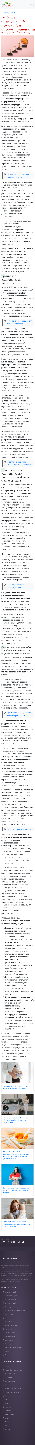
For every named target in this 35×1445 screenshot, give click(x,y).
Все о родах (9, 1314)
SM (6, 1425)
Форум (7, 1422)
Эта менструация (10, 1299)
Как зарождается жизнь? (13, 1347)
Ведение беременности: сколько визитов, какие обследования (16, 1087)
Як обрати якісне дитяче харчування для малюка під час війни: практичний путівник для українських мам (16, 1155)
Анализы (7, 1396)
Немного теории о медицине (19, 829)
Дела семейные (10, 1336)
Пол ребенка (9, 1377)
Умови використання (9, 1259)
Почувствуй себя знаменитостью (15, 1355)
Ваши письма (9, 1340)
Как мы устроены (10, 1329)
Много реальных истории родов (15, 1310)
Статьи (7, 1418)
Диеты (7, 1399)
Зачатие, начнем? (10, 1292)
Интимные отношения (12, 1318)
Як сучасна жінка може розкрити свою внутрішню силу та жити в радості (16, 1190)
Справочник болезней (12, 1392)
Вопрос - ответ (9, 1414)
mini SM (7, 1429)
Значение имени (10, 1374)
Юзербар (8, 1407)
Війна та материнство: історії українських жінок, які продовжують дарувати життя (17, 1223)
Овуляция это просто (11, 1296)
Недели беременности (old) (13, 1370)
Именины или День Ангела (13, 1388)
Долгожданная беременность (14, 1307)
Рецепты (7, 1403)
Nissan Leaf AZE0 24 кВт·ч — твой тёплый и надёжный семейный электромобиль (16, 1120)
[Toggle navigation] (31, 4)
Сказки (7, 1366)
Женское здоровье (11, 1325)
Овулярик (8, 1411)
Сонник (7, 1385)
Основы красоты (10, 1333)
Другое (7, 1351)
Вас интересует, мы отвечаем (14, 1344)
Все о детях (8, 1321)
